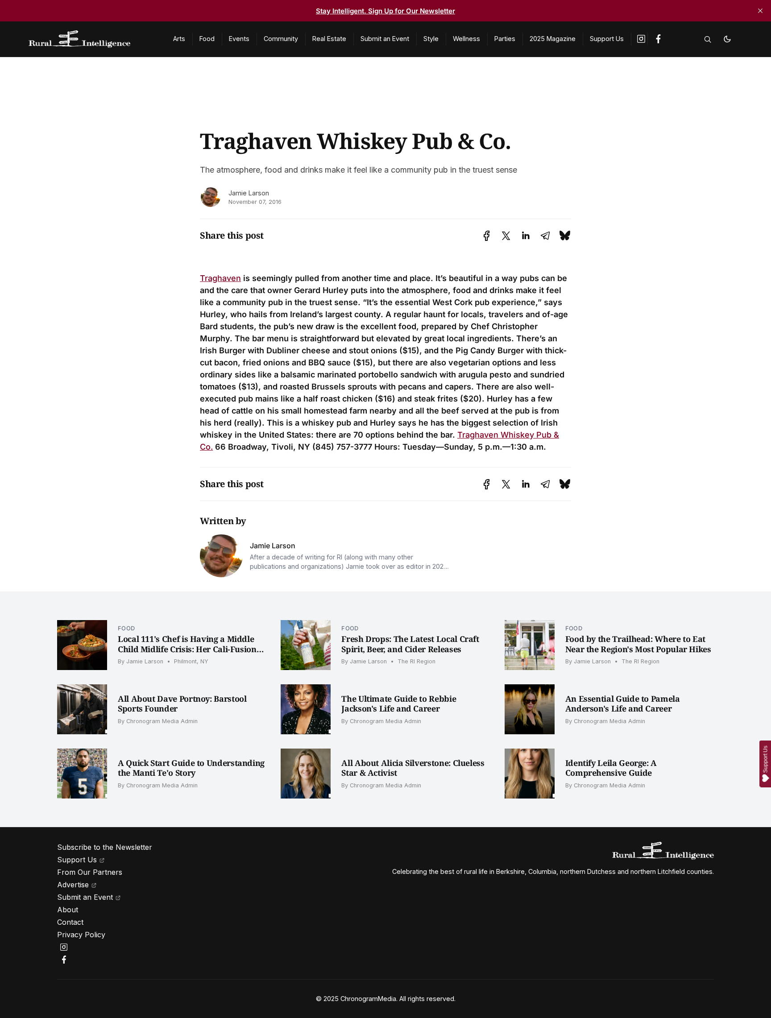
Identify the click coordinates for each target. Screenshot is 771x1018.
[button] (708, 39)
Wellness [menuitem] (466, 38)
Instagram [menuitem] (641, 39)
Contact (70, 922)
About (67, 909)
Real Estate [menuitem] (329, 38)
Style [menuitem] (431, 38)
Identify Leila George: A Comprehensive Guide (611, 767)
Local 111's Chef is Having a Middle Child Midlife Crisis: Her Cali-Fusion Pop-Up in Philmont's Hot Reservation (191, 648)
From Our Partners (89, 872)
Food (126, 628)
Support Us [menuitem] (607, 38)
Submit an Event (85, 897)
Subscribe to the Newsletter (104, 847)
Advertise (73, 884)
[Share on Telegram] (545, 235)
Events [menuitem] (239, 38)
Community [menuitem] (281, 38)
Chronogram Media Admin (162, 721)
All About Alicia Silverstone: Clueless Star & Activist (412, 767)
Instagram (65, 947)
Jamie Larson (248, 193)
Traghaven (220, 278)
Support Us (77, 859)
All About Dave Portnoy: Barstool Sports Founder (182, 703)
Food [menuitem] (207, 38)
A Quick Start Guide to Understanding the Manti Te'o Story (191, 767)
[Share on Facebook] (487, 235)
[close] (760, 11)
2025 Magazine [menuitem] (553, 38)
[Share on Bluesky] (565, 235)
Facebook (65, 959)
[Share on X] (506, 235)
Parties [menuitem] (504, 38)
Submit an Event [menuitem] (385, 38)
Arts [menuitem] (179, 38)
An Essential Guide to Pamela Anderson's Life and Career (622, 703)
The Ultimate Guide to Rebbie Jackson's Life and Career (398, 703)
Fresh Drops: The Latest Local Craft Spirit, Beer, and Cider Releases (410, 643)
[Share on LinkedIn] (525, 235)
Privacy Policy (81, 934)
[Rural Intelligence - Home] (90, 39)
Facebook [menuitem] (658, 39)
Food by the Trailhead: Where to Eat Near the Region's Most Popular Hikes (638, 643)
